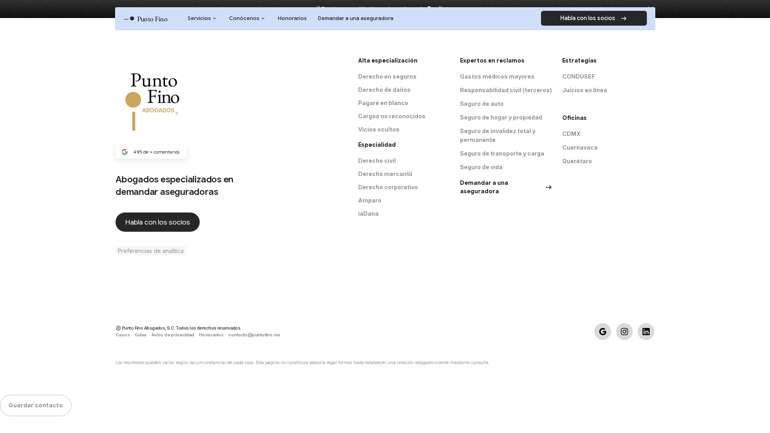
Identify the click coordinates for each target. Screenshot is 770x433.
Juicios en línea (584, 90)
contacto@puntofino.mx (254, 335)
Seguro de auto (482, 103)
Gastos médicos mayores (497, 76)
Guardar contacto (35, 405)
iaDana (368, 213)
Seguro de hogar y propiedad (501, 117)
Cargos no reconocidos (392, 116)
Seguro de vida (481, 167)
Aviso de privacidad (172, 335)
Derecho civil (377, 160)
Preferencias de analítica (151, 250)
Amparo (369, 200)
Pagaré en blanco (383, 102)
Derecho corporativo (388, 187)
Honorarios (211, 335)
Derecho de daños (384, 89)
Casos (123, 335)
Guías (140, 335)
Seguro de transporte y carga (502, 153)
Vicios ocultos (378, 129)
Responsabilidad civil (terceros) (506, 90)
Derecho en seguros (387, 76)
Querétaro (577, 161)
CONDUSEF (578, 76)
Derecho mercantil (385, 173)
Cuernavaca (580, 147)
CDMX (571, 133)
